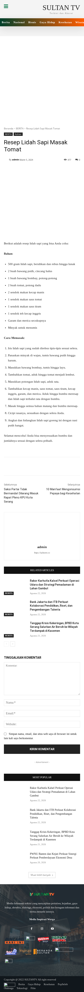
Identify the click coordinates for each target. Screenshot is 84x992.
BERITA (20, 128)
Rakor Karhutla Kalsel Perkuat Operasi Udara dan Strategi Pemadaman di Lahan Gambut (54, 584)
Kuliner (18, 134)
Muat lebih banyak (41, 875)
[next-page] (12, 643)
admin (15, 159)
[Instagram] (42, 929)
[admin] (6, 160)
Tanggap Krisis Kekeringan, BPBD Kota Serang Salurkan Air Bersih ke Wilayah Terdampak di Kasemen (54, 627)
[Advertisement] (42, 78)
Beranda (8, 128)
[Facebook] (31, 929)
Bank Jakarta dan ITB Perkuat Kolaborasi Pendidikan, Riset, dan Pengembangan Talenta (51, 605)
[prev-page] (6, 643)
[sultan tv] (42, 894)
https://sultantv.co (42, 552)
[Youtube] (52, 929)
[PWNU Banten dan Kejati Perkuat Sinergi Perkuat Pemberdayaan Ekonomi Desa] (15, 860)
